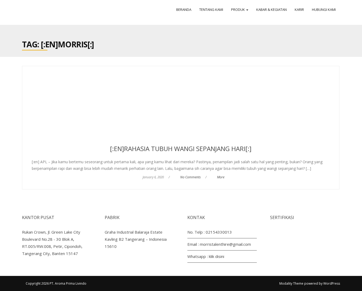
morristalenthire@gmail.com (225, 244)
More (220, 177)
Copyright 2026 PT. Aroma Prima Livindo (56, 283)
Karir (299, 9)
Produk (238, 9)
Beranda (183, 9)
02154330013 (219, 232)
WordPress (331, 283)
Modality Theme (291, 283)
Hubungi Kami (324, 9)
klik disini (216, 256)
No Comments (190, 177)
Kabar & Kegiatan (271, 9)
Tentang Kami (211, 9)
